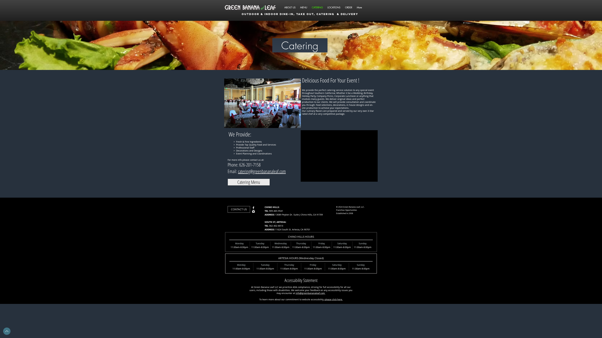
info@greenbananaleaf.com (310, 293)
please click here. (334, 299)
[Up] (7, 331)
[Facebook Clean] (253, 207)
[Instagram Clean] (253, 211)
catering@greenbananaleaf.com (262, 171)
